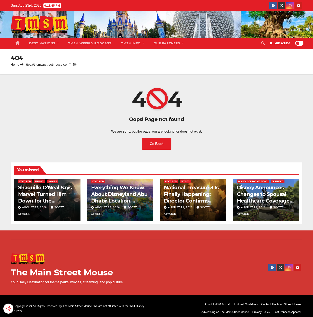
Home (15, 64)
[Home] (17, 43)
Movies (53, 181)
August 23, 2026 (35, 207)
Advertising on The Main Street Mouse (225, 312)
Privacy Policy (261, 312)
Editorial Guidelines (246, 304)
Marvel (39, 181)
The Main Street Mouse (62, 272)
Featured (25, 181)
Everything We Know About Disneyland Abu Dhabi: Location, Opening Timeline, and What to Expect (119, 200)
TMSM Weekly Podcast (90, 43)
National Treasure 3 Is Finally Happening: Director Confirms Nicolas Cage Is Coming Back (191, 200)
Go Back (157, 144)
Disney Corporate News (252, 181)
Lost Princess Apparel (287, 312)
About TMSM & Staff (218, 304)
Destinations (42, 43)
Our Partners (167, 43)
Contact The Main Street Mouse (281, 304)
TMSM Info (131, 43)
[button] (263, 43)
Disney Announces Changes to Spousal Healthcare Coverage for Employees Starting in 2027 (266, 200)
